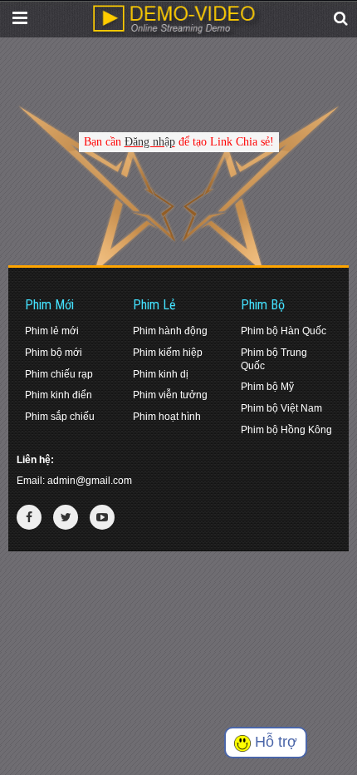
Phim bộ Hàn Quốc (283, 331)
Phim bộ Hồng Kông (286, 430)
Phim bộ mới (53, 352)
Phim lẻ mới (52, 331)
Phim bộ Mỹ (267, 386)
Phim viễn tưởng (170, 395)
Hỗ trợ (274, 741)
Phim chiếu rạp (59, 374)
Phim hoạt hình (167, 416)
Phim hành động (170, 331)
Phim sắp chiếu (60, 416)
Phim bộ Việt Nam (281, 408)
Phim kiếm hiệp (168, 352)
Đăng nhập (150, 142)
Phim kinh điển (58, 395)
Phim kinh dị (160, 374)
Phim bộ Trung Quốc (274, 359)
